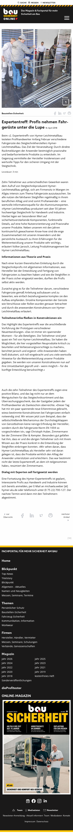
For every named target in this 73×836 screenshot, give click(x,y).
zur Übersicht (8, 516)
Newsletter (49, 3)
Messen (35, 3)
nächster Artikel (65, 516)
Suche (23, 3)
